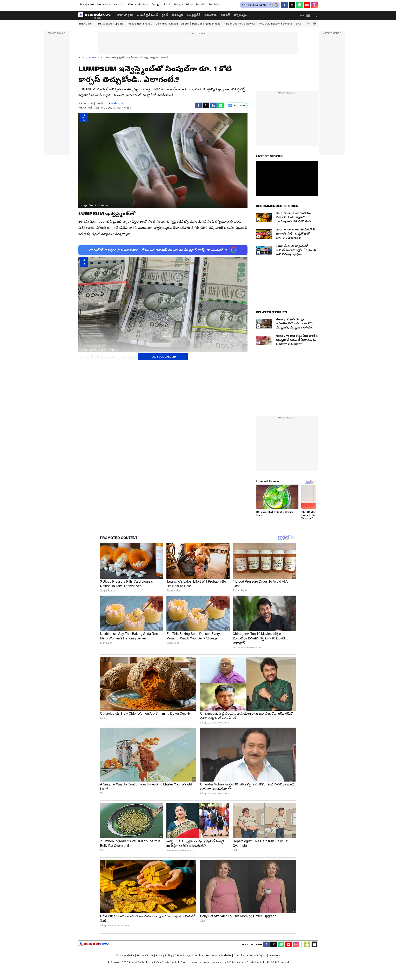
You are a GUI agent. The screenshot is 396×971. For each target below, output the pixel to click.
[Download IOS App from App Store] (314, 944)
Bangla (178, 4)
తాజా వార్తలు (124, 14)
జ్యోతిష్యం (240, 14)
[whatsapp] (299, 5)
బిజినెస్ (225, 14)
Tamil (167, 4)
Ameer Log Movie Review (239, 23)
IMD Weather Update (111, 23)
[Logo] (95, 15)
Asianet (94, 943)
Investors (274, 955)
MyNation (215, 4)
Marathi (201, 4)
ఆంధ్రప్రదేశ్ (193, 14)
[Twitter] (292, 5)
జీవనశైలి (177, 14)
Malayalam (87, 4)
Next (314, 23)
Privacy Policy (164, 955)
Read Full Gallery (163, 356)
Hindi (189, 4)
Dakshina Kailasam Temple (172, 23)
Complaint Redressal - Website (212, 955)
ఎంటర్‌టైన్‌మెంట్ (147, 14)
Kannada (119, 4)
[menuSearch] (315, 15)
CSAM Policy (182, 955)
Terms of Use (145, 955)
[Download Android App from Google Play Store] (307, 944)
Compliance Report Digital (250, 955)
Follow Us (240, 105)
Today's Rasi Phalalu (139, 23)
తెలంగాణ (210, 14)
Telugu (155, 4)
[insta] (314, 5)
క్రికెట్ (165, 14)
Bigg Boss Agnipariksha (206, 23)
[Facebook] (284, 5)
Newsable (103, 4)
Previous (308, 23)
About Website (125, 955)
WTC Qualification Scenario (275, 23)
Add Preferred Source (257, 5)
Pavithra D (115, 103)
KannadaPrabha (138, 4)
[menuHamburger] (308, 15)
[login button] (303, 15)
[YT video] (307, 5)
